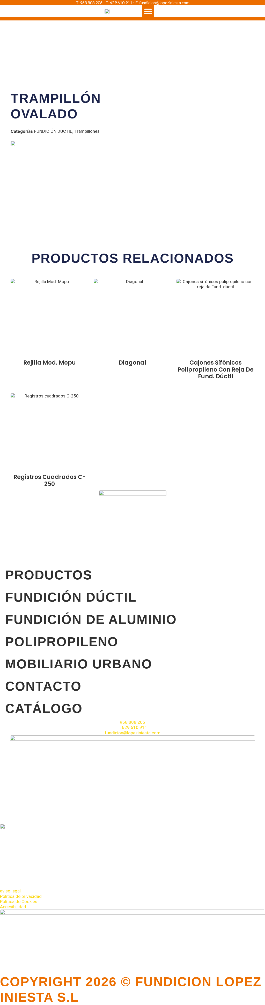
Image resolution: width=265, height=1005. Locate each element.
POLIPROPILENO (61, 641)
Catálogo (44, 708)
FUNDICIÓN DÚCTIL (53, 131)
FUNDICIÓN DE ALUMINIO (91, 619)
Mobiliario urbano (78, 664)
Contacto (43, 686)
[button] (148, 11)
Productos (48, 575)
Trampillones (87, 131)
